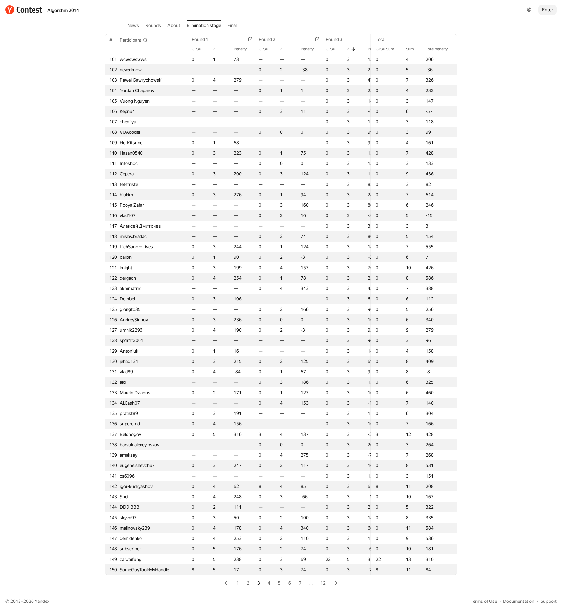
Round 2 (267, 39)
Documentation (518, 601)
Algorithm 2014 (63, 10)
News (133, 25)
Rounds (153, 25)
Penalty (240, 49)
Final (232, 25)
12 (323, 583)
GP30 (196, 49)
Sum (410, 49)
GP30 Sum (385, 49)
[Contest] (23, 9)
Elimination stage (204, 25)
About (173, 25)
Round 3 (334, 39)
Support (549, 601)
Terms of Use (484, 601)
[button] (134, 40)
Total (380, 39)
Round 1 (200, 39)
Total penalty (437, 49)
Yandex (42, 601)
